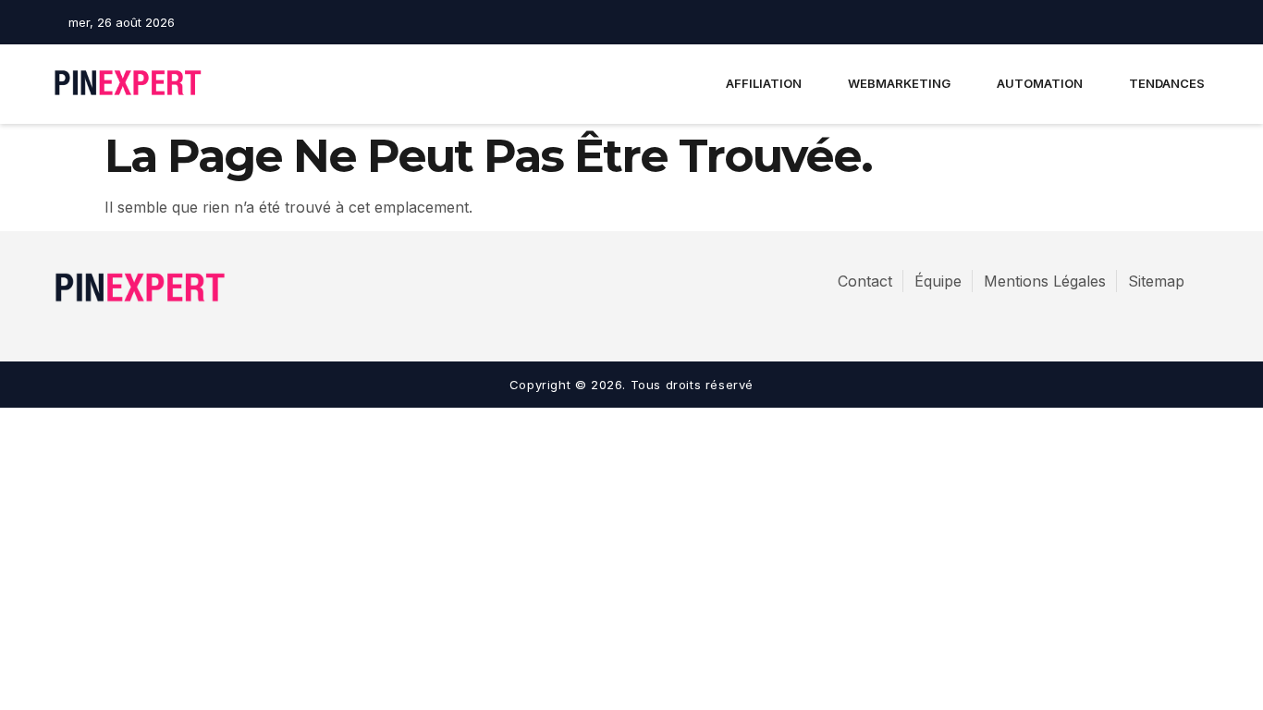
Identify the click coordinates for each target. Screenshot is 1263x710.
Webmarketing (899, 83)
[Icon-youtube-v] (1201, 22)
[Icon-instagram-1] (1169, 22)
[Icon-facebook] (1136, 22)
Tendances (1167, 83)
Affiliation (764, 83)
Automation (1040, 83)
